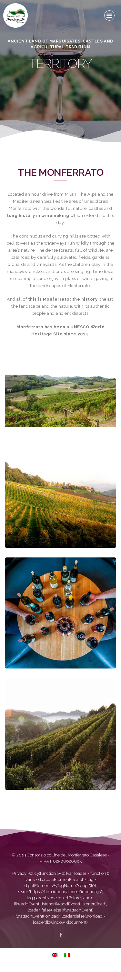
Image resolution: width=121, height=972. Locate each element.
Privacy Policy (25, 873)
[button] (109, 15)
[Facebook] (60, 935)
